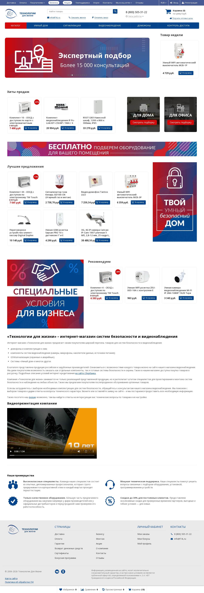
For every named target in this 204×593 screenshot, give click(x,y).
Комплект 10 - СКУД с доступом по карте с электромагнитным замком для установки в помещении (24, 120)
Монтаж (100, 538)
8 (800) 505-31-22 (136, 12)
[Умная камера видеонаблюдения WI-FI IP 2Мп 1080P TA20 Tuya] (179, 276)
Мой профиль (144, 543)
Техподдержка (83, 2)
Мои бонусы (143, 538)
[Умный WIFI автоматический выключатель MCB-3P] (131, 181)
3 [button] (72, 75)
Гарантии (59, 543)
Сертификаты (62, 553)
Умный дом (41, 25)
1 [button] (68, 75)
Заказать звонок (78, 17)
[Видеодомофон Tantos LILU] (95, 181)
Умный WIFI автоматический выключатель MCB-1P (179, 64)
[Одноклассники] (63, 571)
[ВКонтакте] (57, 571)
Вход (176, 2)
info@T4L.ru (55, 17)
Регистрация (191, 2)
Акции (99, 543)
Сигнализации (72, 25)
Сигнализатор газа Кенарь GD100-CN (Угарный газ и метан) (58, 194)
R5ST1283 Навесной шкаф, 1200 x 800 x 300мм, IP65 (94, 120)
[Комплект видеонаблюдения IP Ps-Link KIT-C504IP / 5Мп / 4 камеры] (61, 106)
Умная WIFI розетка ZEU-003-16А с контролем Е (141, 289)
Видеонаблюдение (110, 25)
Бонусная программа (65, 558)
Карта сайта (11, 578)
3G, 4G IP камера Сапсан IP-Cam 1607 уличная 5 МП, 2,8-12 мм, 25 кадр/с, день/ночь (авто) (95, 232)
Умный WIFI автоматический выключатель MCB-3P (129, 194)
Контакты (107, 2)
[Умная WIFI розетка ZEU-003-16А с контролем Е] (142, 276)
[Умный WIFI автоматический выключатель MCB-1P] (179, 51)
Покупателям (36, 2)
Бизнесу (100, 534)
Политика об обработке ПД (19, 582)
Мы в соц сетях (123, 2)
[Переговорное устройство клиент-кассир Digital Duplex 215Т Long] (24, 219)
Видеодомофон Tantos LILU (94, 193)
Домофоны (144, 25)
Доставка (11, 2)
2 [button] (70, 75)
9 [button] (84, 75)
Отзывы (139, 2)
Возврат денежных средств (69, 548)
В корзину (187, 73)
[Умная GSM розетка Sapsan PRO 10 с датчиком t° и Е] (59, 219)
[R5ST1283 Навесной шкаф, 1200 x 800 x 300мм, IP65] (98, 106)
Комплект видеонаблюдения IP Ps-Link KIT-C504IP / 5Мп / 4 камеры (60, 120)
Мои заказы (143, 534)
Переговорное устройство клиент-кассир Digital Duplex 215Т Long (21, 232)
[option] (77, 58)
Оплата (23, 2)
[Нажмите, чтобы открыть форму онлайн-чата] (102, 148)
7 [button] (80, 75)
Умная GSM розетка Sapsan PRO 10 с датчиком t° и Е (56, 232)
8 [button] (82, 75)
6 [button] (78, 75)
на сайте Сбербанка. (85, 373)
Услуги (96, 2)
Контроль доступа (178, 25)
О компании (102, 548)
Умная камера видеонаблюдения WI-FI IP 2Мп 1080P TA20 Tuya (178, 290)
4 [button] (74, 75)
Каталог (15, 25)
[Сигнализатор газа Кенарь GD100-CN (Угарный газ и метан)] (59, 181)
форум (32, 397)
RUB (163, 2)
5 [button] (76, 75)
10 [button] (86, 75)
